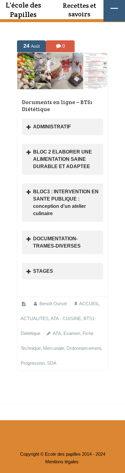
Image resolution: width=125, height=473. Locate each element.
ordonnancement (83, 348)
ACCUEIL (89, 303)
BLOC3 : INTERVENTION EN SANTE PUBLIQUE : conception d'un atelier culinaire (66, 202)
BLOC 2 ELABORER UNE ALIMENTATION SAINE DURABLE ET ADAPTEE (62, 159)
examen (71, 333)
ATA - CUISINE (66, 318)
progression (33, 363)
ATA (57, 333)
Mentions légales (62, 461)
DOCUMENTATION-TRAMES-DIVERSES (57, 242)
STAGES (43, 271)
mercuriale (53, 348)
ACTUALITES (35, 318)
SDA (51, 363)
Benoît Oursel (53, 303)
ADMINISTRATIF (52, 126)
